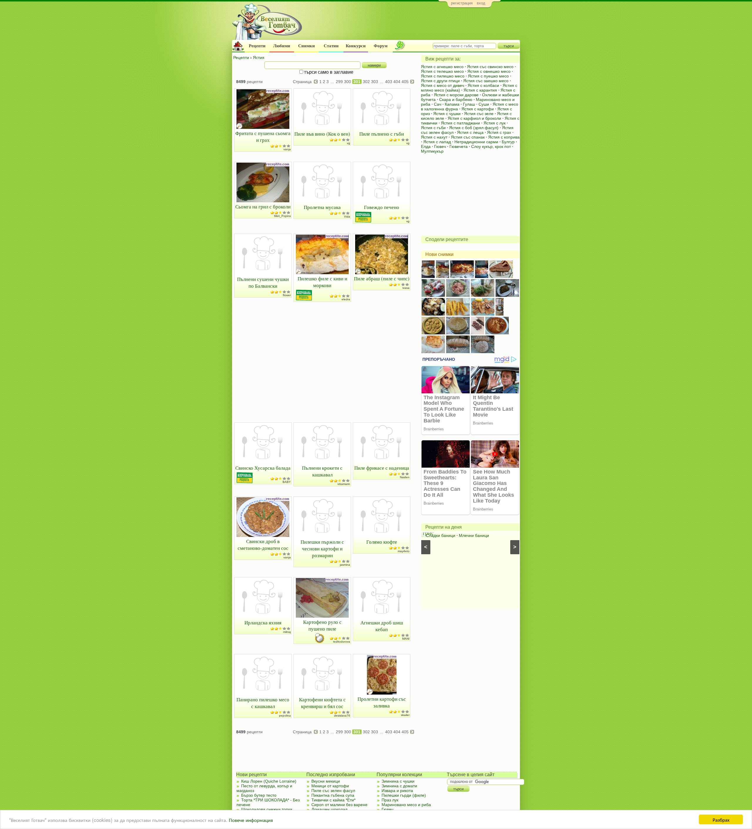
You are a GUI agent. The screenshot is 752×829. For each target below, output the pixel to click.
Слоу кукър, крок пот (491, 146)
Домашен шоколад (329, 809)
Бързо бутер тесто (258, 795)
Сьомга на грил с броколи (263, 206)
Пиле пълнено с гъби (381, 133)
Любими (281, 45)
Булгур (508, 141)
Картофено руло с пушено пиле (322, 625)
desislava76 (342, 715)
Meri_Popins (282, 216)
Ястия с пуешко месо (488, 76)
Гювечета (458, 146)
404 (396, 81)
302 (366, 81)
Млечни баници (474, 535)
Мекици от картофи (330, 785)
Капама (452, 104)
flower (287, 295)
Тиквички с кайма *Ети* (333, 800)
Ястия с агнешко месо (442, 66)
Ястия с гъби (433, 127)
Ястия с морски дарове (456, 94)
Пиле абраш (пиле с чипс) (381, 278)
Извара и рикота (397, 790)
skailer (405, 715)
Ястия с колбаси (483, 85)
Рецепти (257, 45)
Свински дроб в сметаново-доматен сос (263, 544)
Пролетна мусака (322, 207)
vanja (287, 149)
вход (481, 3)
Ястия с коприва (504, 137)
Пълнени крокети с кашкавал (322, 471)
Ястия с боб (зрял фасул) (473, 127)
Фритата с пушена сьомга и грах (263, 136)
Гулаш (469, 104)
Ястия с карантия (480, 90)
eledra (346, 299)
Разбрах (721, 819)
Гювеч (440, 146)
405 (405, 81)
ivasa (405, 287)
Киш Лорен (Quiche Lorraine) (268, 781)
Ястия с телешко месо (442, 71)
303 (374, 81)
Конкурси (356, 45)
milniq (287, 631)
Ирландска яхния (262, 622)
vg (348, 143)
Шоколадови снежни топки (266, 809)
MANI (405, 638)
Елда (426, 146)
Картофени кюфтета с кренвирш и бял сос (322, 703)
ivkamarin (344, 484)
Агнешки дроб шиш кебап (381, 626)
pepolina (285, 715)
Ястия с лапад (437, 141)
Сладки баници (440, 535)
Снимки (306, 45)
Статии (331, 45)
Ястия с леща (470, 132)
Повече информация (251, 819)
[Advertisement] (413, 25)
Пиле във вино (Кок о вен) (322, 133)
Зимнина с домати (399, 785)
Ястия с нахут (434, 137)
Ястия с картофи (477, 109)
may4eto (403, 551)
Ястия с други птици (440, 80)
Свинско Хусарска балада (263, 467)
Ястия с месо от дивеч (442, 85)
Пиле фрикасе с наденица (381, 467)
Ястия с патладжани (460, 123)
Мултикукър (432, 151)
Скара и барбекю (455, 99)
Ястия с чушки (447, 113)
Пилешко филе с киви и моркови (322, 282)
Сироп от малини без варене (339, 804)
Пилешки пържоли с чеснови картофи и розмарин (322, 548)
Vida (347, 216)
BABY (287, 481)
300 (347, 81)
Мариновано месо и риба (406, 804)
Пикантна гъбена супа (332, 795)
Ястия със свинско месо (490, 66)
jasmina (345, 564)
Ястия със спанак (468, 137)
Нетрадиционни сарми (476, 141)
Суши (484, 104)
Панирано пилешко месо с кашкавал (262, 703)
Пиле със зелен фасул (333, 790)
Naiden (404, 477)
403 (388, 81)
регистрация (462, 3)
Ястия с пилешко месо (442, 76)
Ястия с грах (499, 132)
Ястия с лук (495, 123)
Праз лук (390, 800)
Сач (437, 104)
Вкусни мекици (325, 781)
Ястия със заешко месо (485, 80)
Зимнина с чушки (398, 781)
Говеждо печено (381, 207)
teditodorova (341, 641)
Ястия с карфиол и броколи (474, 118)
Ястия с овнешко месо (489, 71)
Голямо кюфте (381, 541)
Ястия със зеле (479, 113)
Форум (380, 45)
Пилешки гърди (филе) (404, 795)
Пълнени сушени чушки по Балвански (263, 282)
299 (339, 81)
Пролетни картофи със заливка (381, 702)
